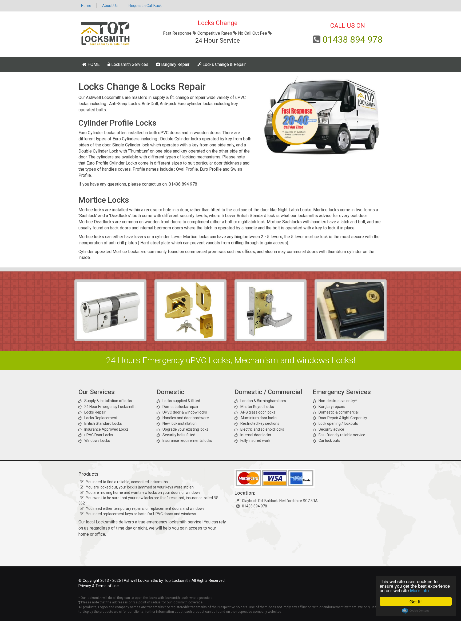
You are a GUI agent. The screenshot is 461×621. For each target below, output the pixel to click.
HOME (93, 64)
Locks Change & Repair (223, 64)
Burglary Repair (174, 64)
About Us (110, 5)
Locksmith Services (129, 64)
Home (86, 5)
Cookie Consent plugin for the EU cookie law (415, 611)
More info (419, 590)
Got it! (416, 601)
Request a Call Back (145, 5)
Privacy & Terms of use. (99, 586)
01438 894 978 (353, 39)
